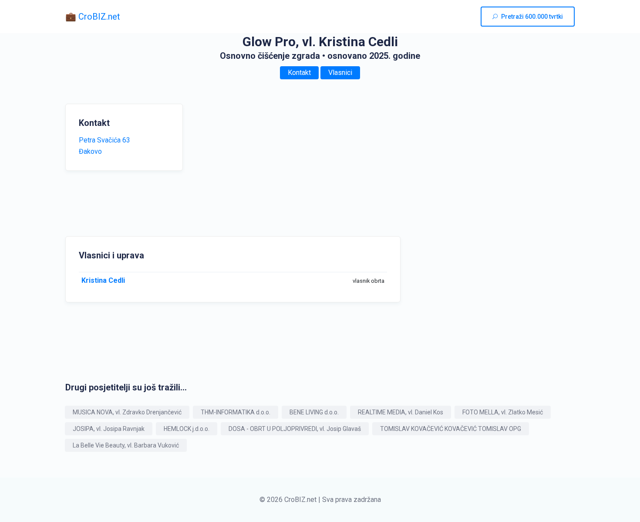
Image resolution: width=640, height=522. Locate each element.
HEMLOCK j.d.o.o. (186, 428)
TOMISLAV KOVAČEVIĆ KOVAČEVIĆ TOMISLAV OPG (450, 428)
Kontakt (299, 72)
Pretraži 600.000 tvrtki (532, 16)
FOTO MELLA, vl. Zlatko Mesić (502, 412)
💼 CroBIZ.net (92, 16)
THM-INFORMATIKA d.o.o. (235, 412)
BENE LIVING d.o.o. (314, 412)
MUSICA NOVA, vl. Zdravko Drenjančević (127, 412)
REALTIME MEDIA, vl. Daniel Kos (400, 412)
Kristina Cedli (103, 280)
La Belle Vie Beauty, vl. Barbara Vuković (126, 445)
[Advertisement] (276, 165)
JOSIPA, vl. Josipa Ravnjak (109, 428)
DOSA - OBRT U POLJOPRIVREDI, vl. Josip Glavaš (295, 428)
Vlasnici (340, 72)
